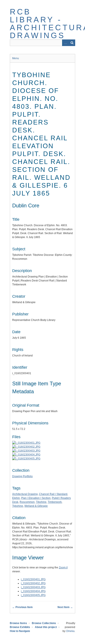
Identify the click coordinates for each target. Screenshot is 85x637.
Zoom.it (63, 567)
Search (72, 42)
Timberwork (55, 502)
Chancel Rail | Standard (53, 494)
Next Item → (65, 607)
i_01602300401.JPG (33, 579)
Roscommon (27, 502)
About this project (46, 627)
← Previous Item (22, 607)
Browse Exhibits (20, 627)
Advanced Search (65, 42)
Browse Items (18, 623)
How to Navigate (20, 631)
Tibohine (41, 502)
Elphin (16, 498)
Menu (15, 58)
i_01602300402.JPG (33, 583)
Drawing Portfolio (22, 476)
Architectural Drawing (25, 494)
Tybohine (17, 505)
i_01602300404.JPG (33, 591)
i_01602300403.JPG (33, 587)
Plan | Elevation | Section (36, 498)
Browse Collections (44, 623)
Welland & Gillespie (36, 505)
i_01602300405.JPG (33, 595)
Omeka (70, 631)
